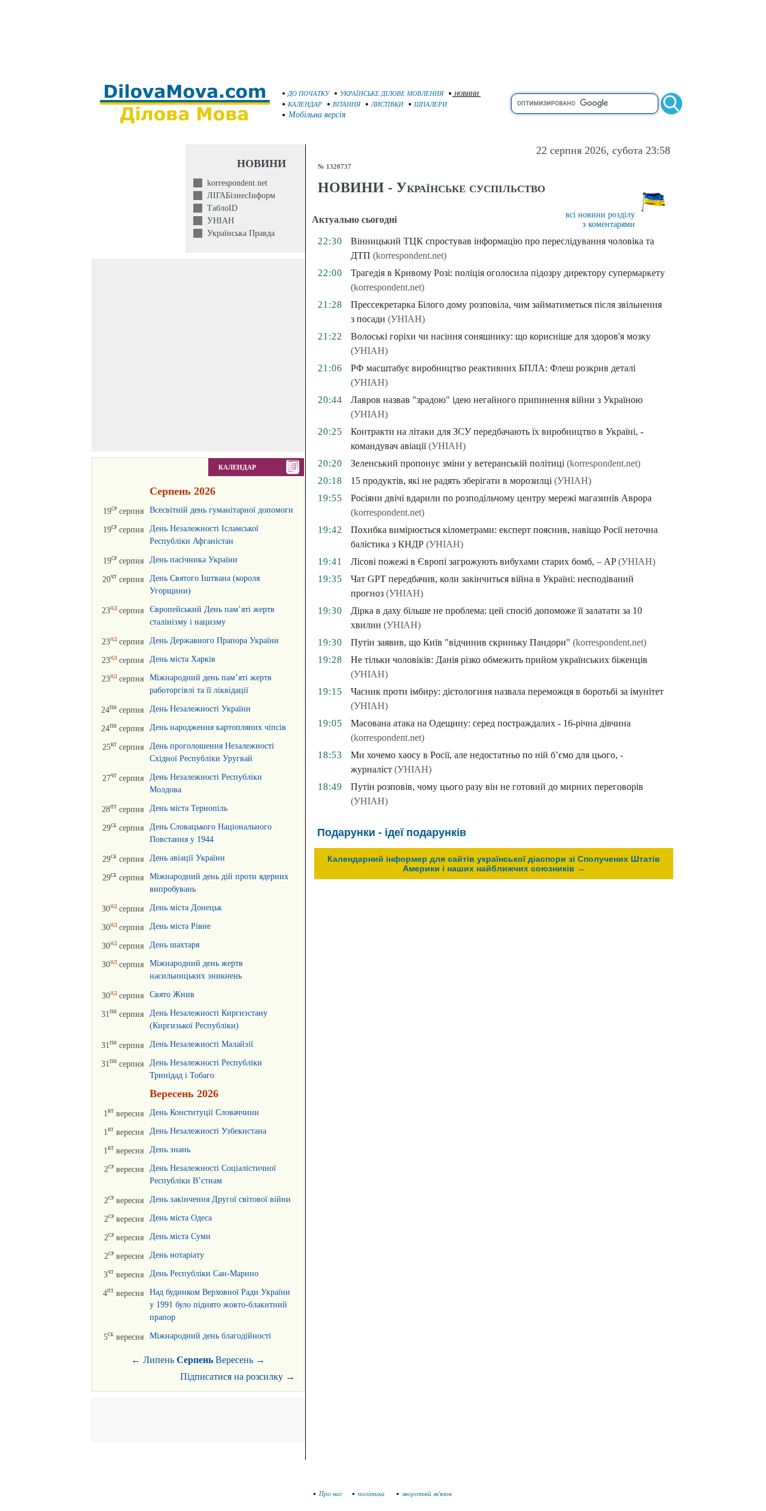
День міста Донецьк (186, 907)
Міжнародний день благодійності (210, 1335)
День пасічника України (194, 559)
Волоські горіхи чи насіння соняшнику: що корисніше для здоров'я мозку (501, 336)
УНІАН (218, 220)
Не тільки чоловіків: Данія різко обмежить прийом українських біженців (499, 660)
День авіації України (187, 857)
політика (372, 1493)
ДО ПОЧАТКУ (308, 93)
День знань (170, 1149)
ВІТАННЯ (346, 104)
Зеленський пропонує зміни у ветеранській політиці (457, 463)
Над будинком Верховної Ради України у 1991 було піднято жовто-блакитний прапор (220, 1305)
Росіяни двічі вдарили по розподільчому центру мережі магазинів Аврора (501, 498)
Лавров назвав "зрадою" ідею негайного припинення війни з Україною (497, 400)
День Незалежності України (200, 708)
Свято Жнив (172, 994)
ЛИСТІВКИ (387, 104)
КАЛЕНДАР (305, 104)
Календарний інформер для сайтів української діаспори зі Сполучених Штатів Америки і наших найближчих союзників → (493, 863)
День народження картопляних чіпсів (218, 727)
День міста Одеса (181, 1217)
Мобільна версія (317, 114)
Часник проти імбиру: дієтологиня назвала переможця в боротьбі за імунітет (507, 691)
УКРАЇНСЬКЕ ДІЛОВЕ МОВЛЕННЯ (391, 93)
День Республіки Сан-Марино (204, 1273)
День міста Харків (182, 659)
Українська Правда (238, 233)
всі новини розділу (600, 214)
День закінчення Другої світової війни (220, 1199)
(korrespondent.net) (409, 255)
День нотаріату (177, 1254)
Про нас (330, 1493)
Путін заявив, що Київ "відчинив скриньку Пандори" (460, 642)
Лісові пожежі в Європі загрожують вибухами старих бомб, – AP (483, 561)
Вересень (234, 1360)
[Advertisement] (383, 36)
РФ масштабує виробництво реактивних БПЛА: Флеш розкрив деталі (493, 368)
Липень (158, 1360)
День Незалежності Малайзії (201, 1044)
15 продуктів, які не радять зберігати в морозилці (451, 481)
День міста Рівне (180, 926)
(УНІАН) (406, 319)
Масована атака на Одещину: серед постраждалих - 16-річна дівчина (491, 723)
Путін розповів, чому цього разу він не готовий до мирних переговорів (497, 787)
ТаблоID (220, 208)
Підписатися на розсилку (237, 1376)
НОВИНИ (466, 93)
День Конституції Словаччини (204, 1112)
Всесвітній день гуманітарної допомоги (221, 509)
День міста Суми (180, 1236)
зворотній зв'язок (427, 1493)
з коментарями (608, 224)
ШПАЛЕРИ (430, 104)
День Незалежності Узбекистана (208, 1131)
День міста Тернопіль (188, 808)
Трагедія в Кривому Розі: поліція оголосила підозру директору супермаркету (508, 273)
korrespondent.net (235, 182)
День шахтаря (174, 944)
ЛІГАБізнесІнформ (238, 195)
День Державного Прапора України (214, 640)
